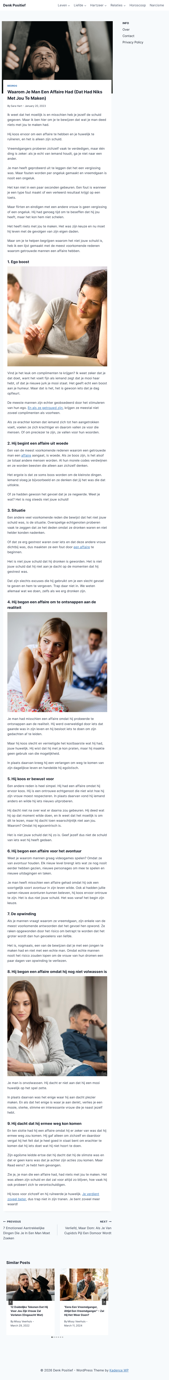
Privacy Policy (133, 42)
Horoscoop (138, 5)
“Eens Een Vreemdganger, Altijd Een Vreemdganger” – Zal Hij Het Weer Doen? (84, 1311)
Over (126, 29)
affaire (26, 455)
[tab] (52, 1337)
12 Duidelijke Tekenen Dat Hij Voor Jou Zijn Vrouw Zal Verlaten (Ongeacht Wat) (29, 1311)
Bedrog (12, 85)
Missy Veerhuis (23, 1321)
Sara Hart (16, 105)
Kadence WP (119, 1370)
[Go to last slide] (10, 1302)
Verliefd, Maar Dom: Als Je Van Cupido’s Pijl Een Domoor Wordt (87, 1227)
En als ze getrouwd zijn (45, 408)
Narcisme (157, 5)
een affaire (82, 547)
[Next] (104, 1302)
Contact (128, 36)
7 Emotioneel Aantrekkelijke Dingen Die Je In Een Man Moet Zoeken (26, 1230)
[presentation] (30, 1285)
